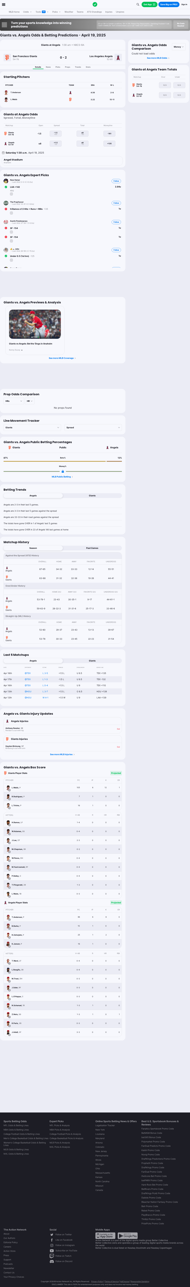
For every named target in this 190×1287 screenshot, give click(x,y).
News (48, 67)
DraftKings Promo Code (152, 1167)
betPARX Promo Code (152, 1180)
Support (7, 1259)
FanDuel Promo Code (151, 1171)
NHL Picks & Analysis (60, 1147)
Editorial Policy (11, 1242)
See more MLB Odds (157, 58)
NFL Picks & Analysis (60, 1125)
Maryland (99, 1138)
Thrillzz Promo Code (151, 1219)
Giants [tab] (92, 495)
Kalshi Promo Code (150, 1150)
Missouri (99, 1185)
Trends (78, 67)
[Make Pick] (11, 194)
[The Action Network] (95, 4)
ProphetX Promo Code (152, 1163)
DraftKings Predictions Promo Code (158, 1159)
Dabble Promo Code (151, 1197)
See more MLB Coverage (61, 358)
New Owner (15, 180)
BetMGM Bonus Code (151, 1133)
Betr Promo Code (149, 1206)
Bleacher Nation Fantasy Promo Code (159, 1202)
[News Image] (35, 324)
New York (100, 1129)
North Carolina (102, 1181)
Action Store (9, 1251)
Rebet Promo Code (150, 1210)
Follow (116, 181)
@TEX (28, 673)
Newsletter (9, 1268)
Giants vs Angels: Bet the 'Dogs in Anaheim (30, 343)
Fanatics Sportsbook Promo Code (157, 1128)
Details (38, 67)
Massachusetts (102, 1173)
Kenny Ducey (14, 350)
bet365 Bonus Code (151, 1137)
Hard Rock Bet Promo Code (154, 1184)
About (6, 1233)
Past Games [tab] (92, 548)
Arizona (99, 1142)
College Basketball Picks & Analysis (66, 1138)
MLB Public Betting (61, 476)
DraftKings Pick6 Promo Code (155, 1193)
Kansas (98, 1177)
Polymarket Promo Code (153, 1141)
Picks (58, 67)
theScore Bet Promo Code (154, 1176)
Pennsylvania (101, 1155)
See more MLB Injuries (61, 754)
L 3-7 (45, 691)
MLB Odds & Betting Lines (16, 1149)
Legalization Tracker (105, 1125)
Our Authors (9, 1238)
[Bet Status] (6, 187)
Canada (99, 1190)
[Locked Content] (63, 471)
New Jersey (101, 1151)
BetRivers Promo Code (152, 1189)
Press (6, 1255)
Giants (16, 447)
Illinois (98, 1160)
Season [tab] (33, 548)
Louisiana (99, 1134)
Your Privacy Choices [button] (14, 1277)
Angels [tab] (33, 495)
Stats (88, 67)
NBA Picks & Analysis (60, 1129)
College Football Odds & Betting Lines (22, 1134)
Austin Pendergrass (18, 221)
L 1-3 (45, 679)
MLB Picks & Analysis (60, 1142)
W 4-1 (45, 697)
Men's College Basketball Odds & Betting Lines (26, 1138)
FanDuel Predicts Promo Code (156, 1146)
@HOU (28, 691)
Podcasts (8, 1264)
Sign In (184, 4)
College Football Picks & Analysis (65, 1134)
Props (67, 67)
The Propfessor (17, 202)
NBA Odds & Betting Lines (16, 1129)
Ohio (97, 1168)
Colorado (99, 1147)
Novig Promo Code (150, 1154)
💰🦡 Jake (14, 249)
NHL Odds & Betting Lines (16, 1153)
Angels (114, 447)
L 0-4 (45, 685)
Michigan (99, 1164)
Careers (7, 1246)
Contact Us (9, 1272)
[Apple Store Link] (105, 1235)
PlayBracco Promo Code (153, 1215)
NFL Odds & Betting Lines (16, 1125)
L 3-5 (45, 673)
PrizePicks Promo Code (152, 1223)
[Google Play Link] (128, 1235)
